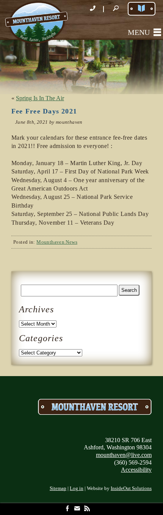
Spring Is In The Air (40, 98)
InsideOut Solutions (131, 488)
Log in (76, 488)
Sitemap (58, 488)
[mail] (77, 509)
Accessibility (136, 469)
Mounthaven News (56, 242)
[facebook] (67, 509)
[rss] (87, 509)
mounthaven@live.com (124, 455)
